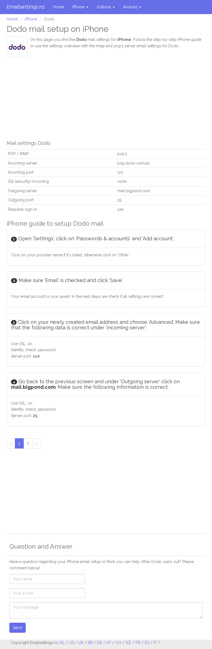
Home (58, 7)
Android (131, 7)
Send (17, 627)
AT (109, 642)
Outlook (104, 7)
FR (138, 642)
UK (81, 642)
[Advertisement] (106, 98)
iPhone (79, 7)
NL (62, 642)
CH (118, 642)
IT (155, 642)
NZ (128, 642)
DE (99, 642)
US (71, 642)
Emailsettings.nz (26, 7)
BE (90, 642)
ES (147, 642)
